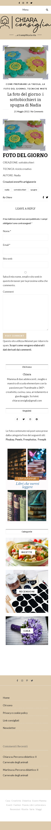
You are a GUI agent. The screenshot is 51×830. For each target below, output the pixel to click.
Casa (8, 800)
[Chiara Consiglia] (25, 26)
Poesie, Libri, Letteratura (34, 805)
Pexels (18, 439)
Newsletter (9, 727)
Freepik (42, 439)
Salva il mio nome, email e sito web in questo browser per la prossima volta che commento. (25, 281)
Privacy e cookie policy (15, 712)
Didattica (26, 800)
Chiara (9, 197)
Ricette (24, 809)
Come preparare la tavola (23, 84)
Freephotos (29, 439)
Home (6, 697)
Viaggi (39, 809)
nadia (7, 189)
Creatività (16, 800)
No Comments (37, 111)
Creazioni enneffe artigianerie (19, 181)
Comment (8, 291)
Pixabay (10, 439)
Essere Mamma (39, 800)
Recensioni (15, 809)
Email (6, 244)
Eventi (9, 805)
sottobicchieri (20, 189)
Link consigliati (11, 720)
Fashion (17, 805)
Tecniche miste (37, 88)
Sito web (7, 258)
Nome (7, 231)
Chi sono (7, 705)
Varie (31, 809)
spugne (33, 189)
